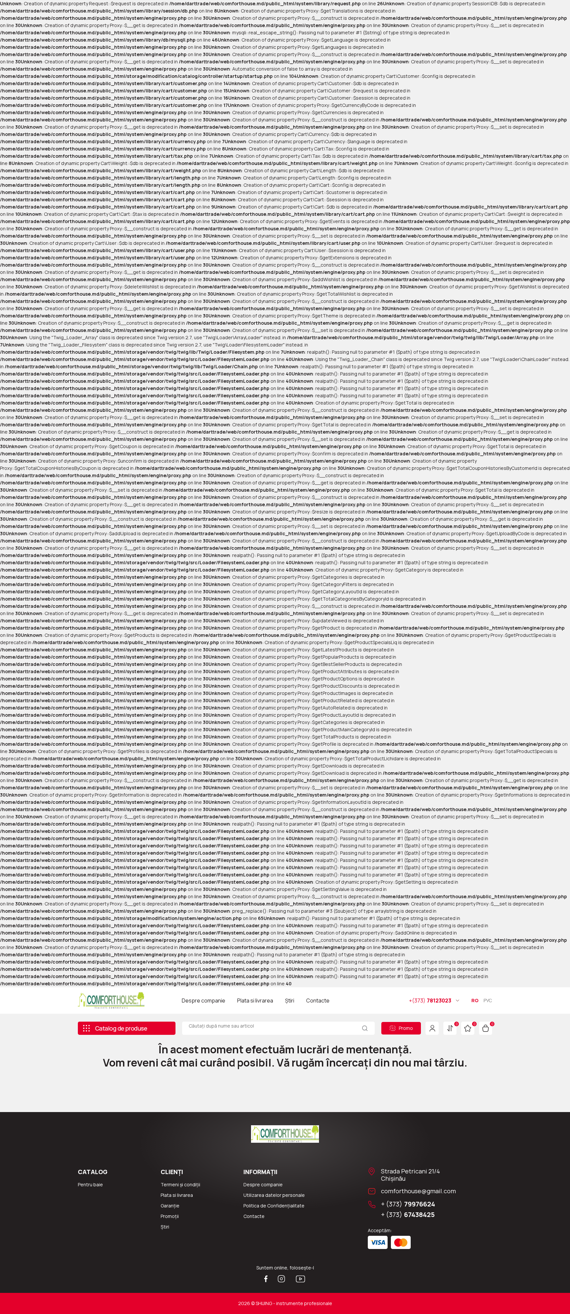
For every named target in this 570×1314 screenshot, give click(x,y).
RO (475, 1000)
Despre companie (203, 1000)
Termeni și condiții (180, 1184)
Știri (289, 1000)
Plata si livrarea (255, 1000)
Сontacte (254, 1216)
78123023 (430, 1000)
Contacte (318, 1000)
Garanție (170, 1205)
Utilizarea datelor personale (274, 1195)
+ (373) (408, 1204)
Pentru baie (90, 1184)
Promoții (170, 1216)
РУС (488, 1000)
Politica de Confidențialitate (273, 1205)
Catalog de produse (121, 1028)
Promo (406, 1028)
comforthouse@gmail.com (418, 1191)
